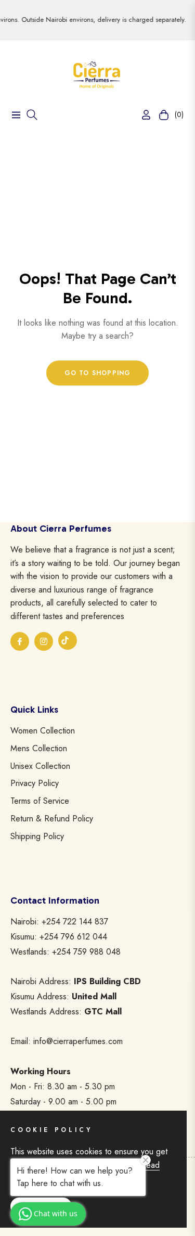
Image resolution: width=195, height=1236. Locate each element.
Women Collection (42, 731)
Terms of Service (39, 801)
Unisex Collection (40, 766)
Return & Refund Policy (51, 819)
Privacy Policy (34, 783)
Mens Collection (38, 748)
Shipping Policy (37, 836)
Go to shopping (97, 373)
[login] (142, 114)
